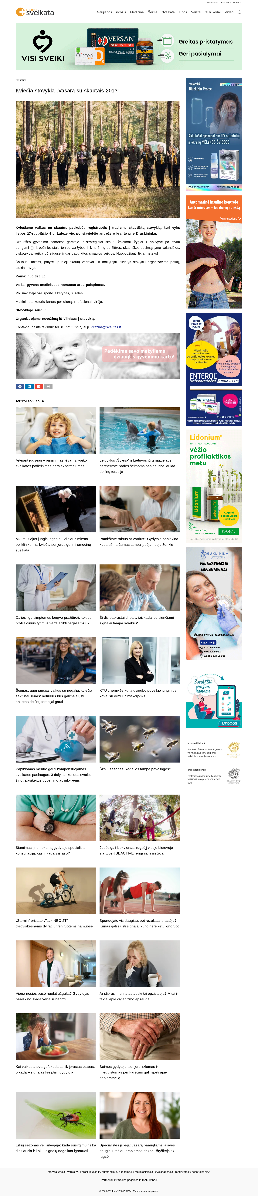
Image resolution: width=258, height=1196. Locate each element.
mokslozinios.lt (144, 1171)
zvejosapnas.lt (164, 1171)
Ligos (183, 12)
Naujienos (104, 12)
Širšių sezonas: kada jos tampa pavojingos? (135, 769)
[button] (20, 386)
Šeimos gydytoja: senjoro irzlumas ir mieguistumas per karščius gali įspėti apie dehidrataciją (133, 1072)
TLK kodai (213, 12)
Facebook (226, 2)
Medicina (137, 12)
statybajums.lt (56, 1171)
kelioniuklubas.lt (90, 1171)
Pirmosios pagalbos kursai (130, 1179)
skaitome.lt (125, 1171)
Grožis (121, 12)
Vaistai (196, 12)
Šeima (153, 12)
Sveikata (168, 12)
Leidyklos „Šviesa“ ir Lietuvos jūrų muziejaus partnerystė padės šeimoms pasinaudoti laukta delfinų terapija (137, 466)
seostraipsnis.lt (201, 1171)
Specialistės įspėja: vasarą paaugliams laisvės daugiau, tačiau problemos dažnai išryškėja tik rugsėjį (137, 1150)
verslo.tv (72, 1171)
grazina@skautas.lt (106, 327)
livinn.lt (153, 1179)
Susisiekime (214, 2)
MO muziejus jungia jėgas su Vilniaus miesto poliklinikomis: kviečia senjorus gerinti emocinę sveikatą (53, 544)
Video (229, 12)
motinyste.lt (182, 1171)
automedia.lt (109, 1171)
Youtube (237, 2)
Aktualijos (21, 80)
